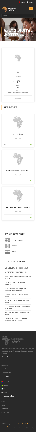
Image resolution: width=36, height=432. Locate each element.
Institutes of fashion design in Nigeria (17, 301)
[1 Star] (15, 98)
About (3, 405)
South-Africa (17, 240)
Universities (5, 365)
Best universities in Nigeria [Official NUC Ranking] (15, 289)
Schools (4, 369)
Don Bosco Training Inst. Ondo (18, 171)
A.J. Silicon (18, 134)
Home (3, 401)
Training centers (6, 372)
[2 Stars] (16, 98)
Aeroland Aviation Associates (18, 207)
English (22, 2)
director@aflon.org (18, 82)
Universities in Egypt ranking (16, 272)
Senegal (15, 246)
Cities (3, 362)
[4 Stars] (19, 98)
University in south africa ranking (15, 283)
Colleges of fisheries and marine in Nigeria (17, 307)
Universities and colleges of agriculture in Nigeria (16, 319)
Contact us (5, 408)
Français (31, 2)
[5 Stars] (20, 98)
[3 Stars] (18, 98)
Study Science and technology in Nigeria (17, 313)
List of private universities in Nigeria (16, 295)
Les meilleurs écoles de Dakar (16, 268)
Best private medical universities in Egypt (18, 277)
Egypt (14, 251)
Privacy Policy (5, 412)
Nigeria (5, 389)
